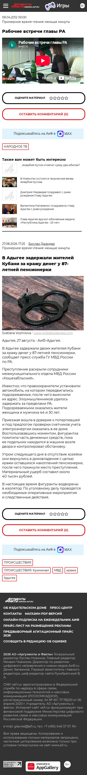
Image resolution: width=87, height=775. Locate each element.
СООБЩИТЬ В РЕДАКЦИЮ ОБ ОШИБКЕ (35, 641)
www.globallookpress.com (53, 333)
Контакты (12, 614)
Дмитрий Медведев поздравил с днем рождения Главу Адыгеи (45, 194)
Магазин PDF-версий (43, 614)
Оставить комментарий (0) (43, 114)
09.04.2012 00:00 (14, 17)
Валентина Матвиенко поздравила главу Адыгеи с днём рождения (47, 207)
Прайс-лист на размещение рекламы (37, 626)
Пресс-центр (61, 608)
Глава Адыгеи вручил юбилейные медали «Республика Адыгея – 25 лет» (47, 221)
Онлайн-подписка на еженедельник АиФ (41, 620)
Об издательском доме (24, 608)
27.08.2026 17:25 (13, 244)
